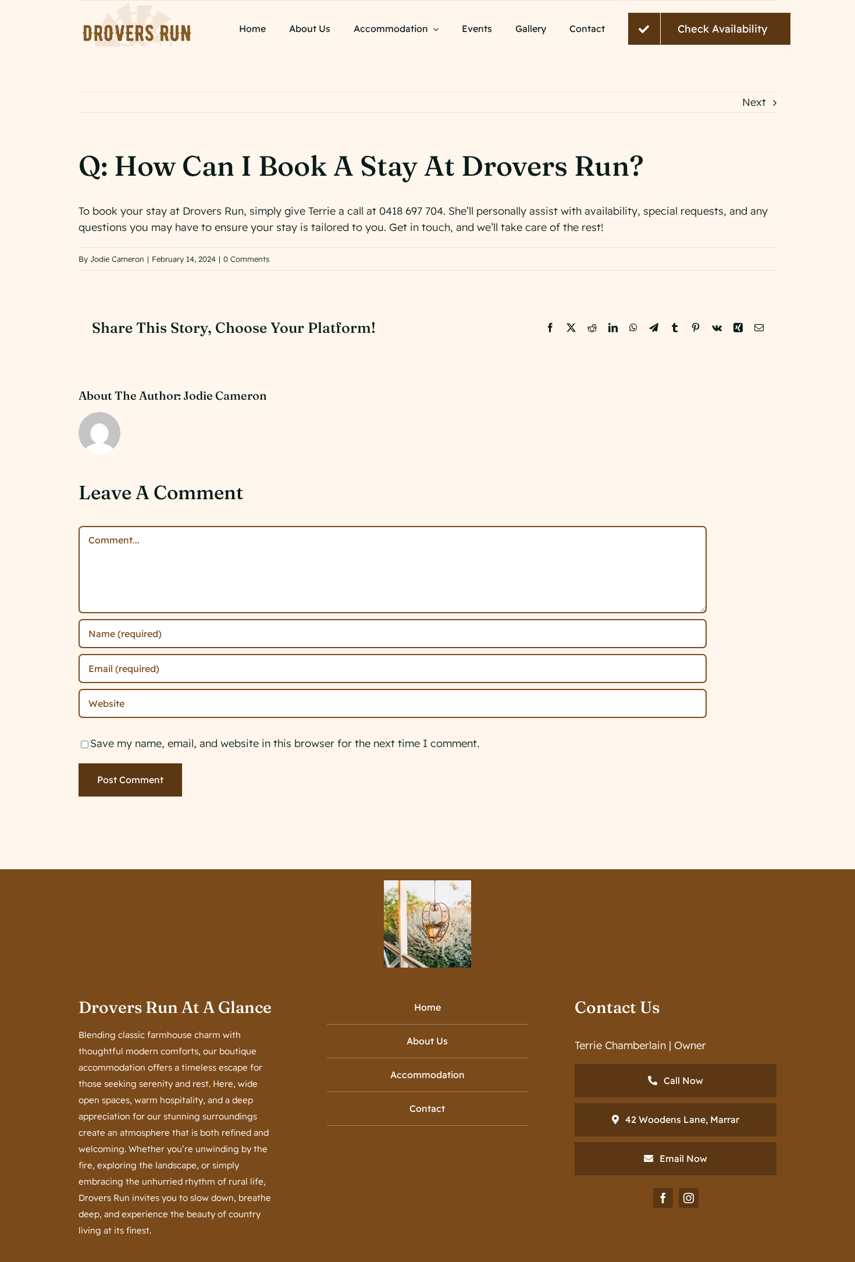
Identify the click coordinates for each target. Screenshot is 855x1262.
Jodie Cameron (117, 259)
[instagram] (689, 1198)
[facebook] (663, 1198)
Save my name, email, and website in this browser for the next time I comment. (284, 743)
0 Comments (246, 259)
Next (754, 102)
